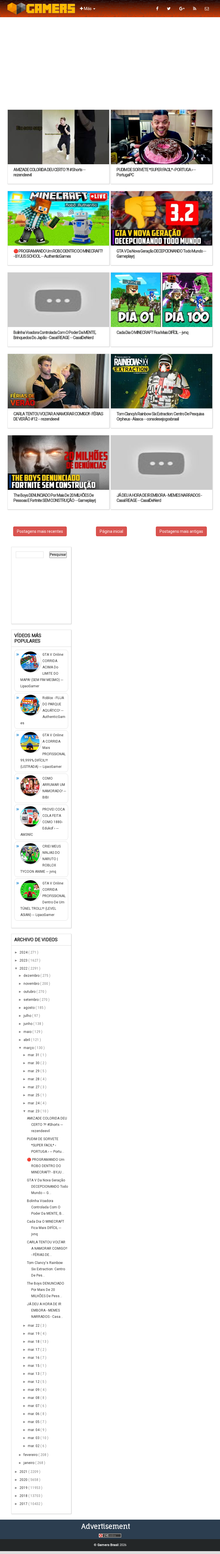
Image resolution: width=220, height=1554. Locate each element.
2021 (23, 1472)
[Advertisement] (110, 63)
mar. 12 (34, 1382)
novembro (31, 984)
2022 (23, 968)
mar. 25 (34, 1095)
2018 (23, 1496)
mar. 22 (34, 1326)
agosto (29, 1008)
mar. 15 (34, 1366)
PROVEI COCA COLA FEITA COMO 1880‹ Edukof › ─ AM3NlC (42, 822)
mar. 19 (34, 1334)
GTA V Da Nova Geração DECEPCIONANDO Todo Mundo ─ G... (47, 1186)
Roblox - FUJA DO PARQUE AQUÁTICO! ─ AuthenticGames (42, 710)
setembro (31, 1000)
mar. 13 (34, 1374)
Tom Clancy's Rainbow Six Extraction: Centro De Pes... (46, 1269)
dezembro (31, 976)
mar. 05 (34, 1422)
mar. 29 (34, 1071)
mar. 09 (34, 1390)
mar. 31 (34, 1055)
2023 (23, 960)
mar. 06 (34, 1414)
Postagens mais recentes (40, 531)
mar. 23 (34, 1111)
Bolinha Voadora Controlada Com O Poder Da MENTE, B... (45, 1207)
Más (88, 8)
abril (27, 1040)
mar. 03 (34, 1438)
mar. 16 (34, 1358)
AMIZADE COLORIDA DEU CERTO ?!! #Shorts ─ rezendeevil (47, 1124)
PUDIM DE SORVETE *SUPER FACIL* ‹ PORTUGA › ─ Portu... (45, 1145)
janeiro (29, 1463)
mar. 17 (34, 1350)
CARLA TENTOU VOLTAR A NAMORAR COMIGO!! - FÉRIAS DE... (47, 1248)
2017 (23, 1504)
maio (27, 1032)
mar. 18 (34, 1342)
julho (27, 1016)
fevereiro (30, 1455)
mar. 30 (34, 1063)
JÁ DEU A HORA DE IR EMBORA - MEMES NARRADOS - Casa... (45, 1310)
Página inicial (111, 531)
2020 (23, 1480)
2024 (23, 952)
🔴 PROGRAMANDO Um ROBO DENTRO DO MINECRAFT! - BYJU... (45, 1166)
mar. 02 (34, 1446)
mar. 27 (34, 1087)
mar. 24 (34, 1103)
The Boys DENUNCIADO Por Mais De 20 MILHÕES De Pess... (45, 1289)
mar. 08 (34, 1398)
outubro (29, 992)
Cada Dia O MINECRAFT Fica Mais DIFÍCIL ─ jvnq (45, 1228)
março (29, 1048)
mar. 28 (34, 1079)
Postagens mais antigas (181, 531)
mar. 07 (34, 1406)
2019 (23, 1488)
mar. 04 (34, 1430)
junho (28, 1024)
